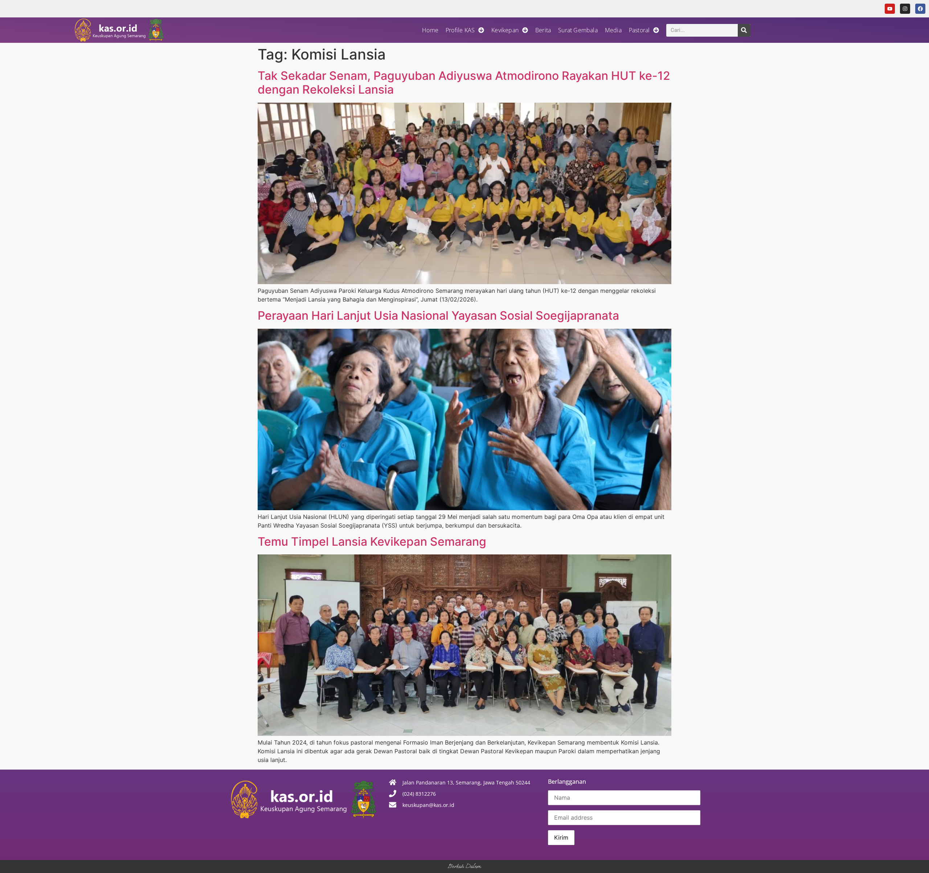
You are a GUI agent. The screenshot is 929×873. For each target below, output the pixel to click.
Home (430, 30)
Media (613, 30)
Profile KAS (460, 30)
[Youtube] (890, 9)
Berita (543, 30)
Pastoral (639, 30)
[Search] (744, 30)
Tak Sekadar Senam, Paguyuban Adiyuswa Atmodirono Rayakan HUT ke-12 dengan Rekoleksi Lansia (464, 83)
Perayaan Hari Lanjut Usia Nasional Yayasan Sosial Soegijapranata (438, 315)
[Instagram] (905, 9)
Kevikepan (505, 30)
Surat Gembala (578, 30)
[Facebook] (920, 9)
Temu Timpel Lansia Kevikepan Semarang (372, 541)
